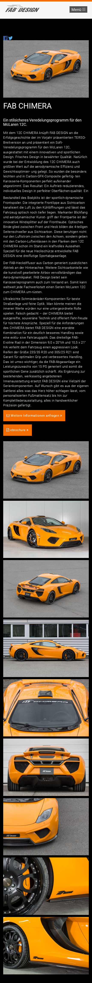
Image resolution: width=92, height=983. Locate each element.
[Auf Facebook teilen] (5, 38)
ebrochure (18, 430)
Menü (76, 9)
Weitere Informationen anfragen (35, 416)
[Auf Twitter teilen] (10, 38)
